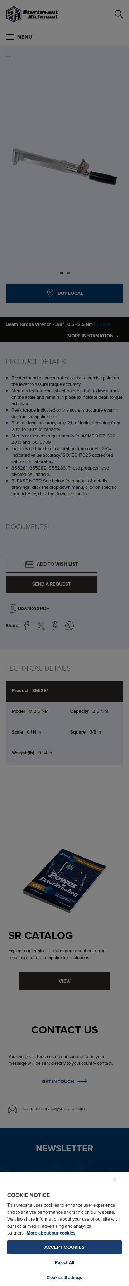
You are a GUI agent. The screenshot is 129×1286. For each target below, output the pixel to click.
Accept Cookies (64, 1247)
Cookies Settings (64, 1277)
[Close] (115, 1179)
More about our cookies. (51, 1233)
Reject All (64, 1262)
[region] (64, 1228)
